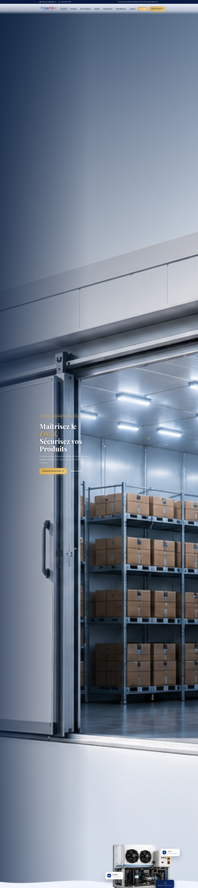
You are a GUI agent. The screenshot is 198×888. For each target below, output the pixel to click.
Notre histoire (76, 471)
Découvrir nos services (51, 471)
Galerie (97, 9)
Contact (133, 9)
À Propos (73, 9)
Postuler (142, 9)
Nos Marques (121, 9)
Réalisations (107, 9)
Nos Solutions (85, 9)
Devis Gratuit (156, 9)
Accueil (64, 9)
